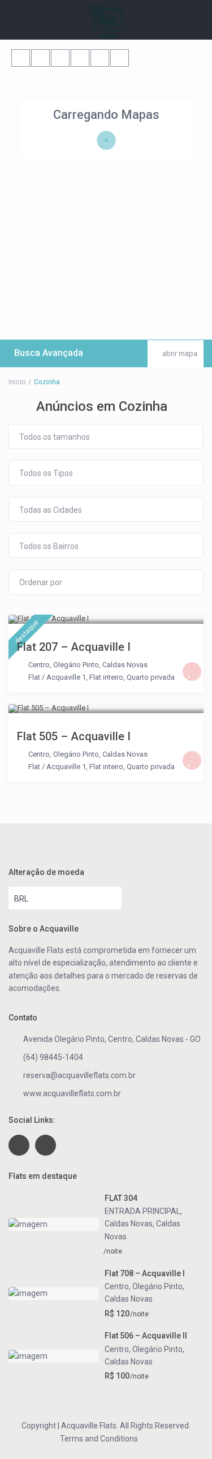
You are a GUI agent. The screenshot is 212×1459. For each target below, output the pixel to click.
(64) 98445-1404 (53, 1057)
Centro (39, 664)
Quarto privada (151, 677)
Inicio (16, 382)
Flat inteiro (106, 677)
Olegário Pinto (76, 664)
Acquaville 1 (66, 677)
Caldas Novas (125, 664)
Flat (34, 677)
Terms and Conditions (99, 1438)
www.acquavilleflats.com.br (72, 1093)
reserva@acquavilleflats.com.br (79, 1075)
